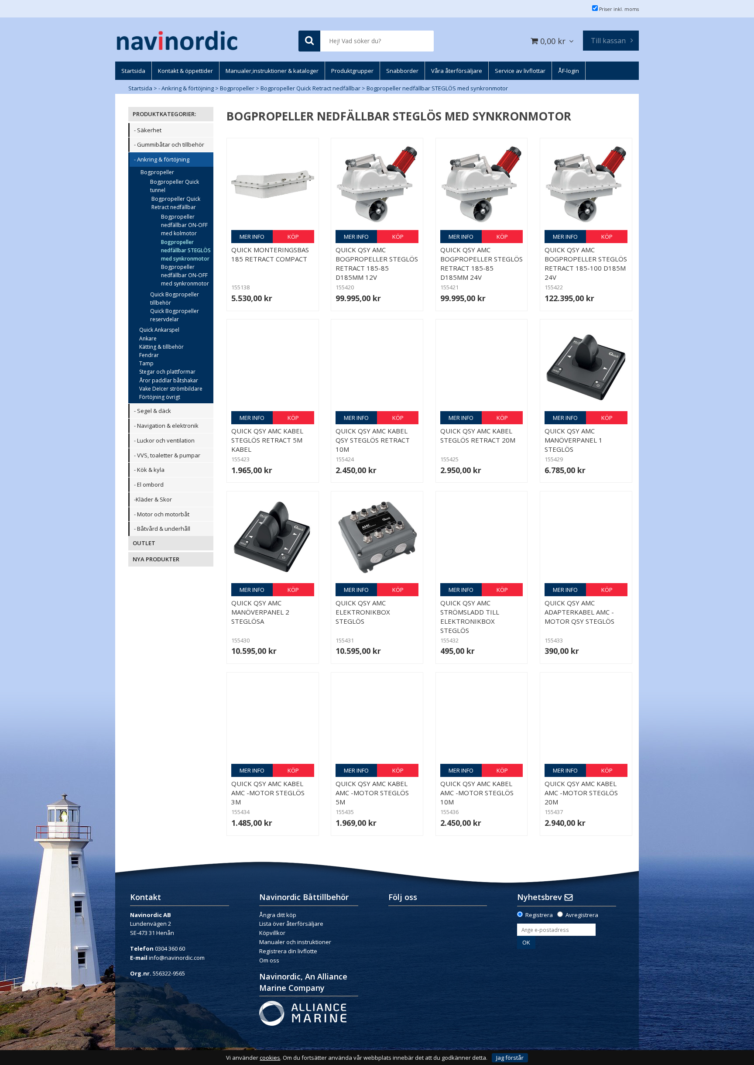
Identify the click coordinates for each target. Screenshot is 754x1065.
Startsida (140, 88)
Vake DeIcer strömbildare (170, 388)
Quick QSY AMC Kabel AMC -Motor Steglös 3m (268, 792)
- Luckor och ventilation (164, 440)
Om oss (269, 960)
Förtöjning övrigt (159, 397)
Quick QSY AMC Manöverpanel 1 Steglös (574, 439)
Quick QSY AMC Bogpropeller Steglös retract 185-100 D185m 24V (586, 263)
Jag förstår (510, 1058)
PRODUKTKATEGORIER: (164, 114)
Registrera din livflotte (288, 951)
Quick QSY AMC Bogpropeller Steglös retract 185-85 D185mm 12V (377, 263)
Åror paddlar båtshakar (168, 380)
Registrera (539, 915)
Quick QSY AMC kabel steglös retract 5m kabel (267, 439)
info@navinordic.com (177, 958)
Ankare (148, 338)
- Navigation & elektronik (166, 425)
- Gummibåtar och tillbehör (169, 144)
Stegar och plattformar (167, 371)
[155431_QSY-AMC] (377, 537)
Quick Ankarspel (159, 329)
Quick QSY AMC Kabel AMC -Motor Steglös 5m (372, 792)
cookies (270, 1058)
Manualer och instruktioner (295, 942)
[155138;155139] (272, 184)
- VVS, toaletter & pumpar (167, 455)
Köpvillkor (272, 933)
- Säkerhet (147, 130)
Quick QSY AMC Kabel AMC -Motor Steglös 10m (477, 792)
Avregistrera (582, 915)
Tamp (146, 363)
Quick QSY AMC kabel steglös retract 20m (477, 435)
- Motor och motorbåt (161, 514)
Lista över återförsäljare (291, 924)
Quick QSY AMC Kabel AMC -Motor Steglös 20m (581, 792)
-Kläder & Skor (153, 499)
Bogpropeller (237, 88)
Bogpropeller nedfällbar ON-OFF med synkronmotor (185, 275)
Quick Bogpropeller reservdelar (174, 315)
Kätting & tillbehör (161, 346)
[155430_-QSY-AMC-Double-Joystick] (272, 537)
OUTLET (144, 543)
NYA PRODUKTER (156, 559)
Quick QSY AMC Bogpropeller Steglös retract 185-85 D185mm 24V (481, 263)
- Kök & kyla (149, 470)
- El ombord (149, 484)
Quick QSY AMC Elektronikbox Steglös (363, 611)
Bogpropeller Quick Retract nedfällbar (310, 88)
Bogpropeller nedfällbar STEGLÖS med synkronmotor (437, 88)
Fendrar (149, 355)
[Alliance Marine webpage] (302, 1013)
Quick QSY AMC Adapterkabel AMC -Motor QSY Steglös (579, 611)
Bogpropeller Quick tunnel (174, 186)
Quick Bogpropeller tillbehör (174, 298)
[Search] (309, 41)
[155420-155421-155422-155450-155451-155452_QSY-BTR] (377, 184)
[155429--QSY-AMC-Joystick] (586, 365)
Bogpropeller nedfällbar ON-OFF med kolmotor (184, 225)
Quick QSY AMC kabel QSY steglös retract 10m (373, 439)
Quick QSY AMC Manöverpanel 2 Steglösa (260, 611)
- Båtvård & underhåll (162, 528)
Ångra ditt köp (277, 915)
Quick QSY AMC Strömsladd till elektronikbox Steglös (469, 616)
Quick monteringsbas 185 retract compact (270, 254)
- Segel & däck (152, 411)
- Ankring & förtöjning (186, 88)
